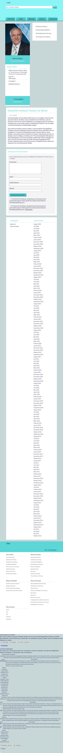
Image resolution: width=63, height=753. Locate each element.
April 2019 (37, 418)
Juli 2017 (36, 463)
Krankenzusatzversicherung (12, 583)
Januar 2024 (37, 292)
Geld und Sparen (10, 607)
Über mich (31, 19)
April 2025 (37, 259)
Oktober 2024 (37, 273)
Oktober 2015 (37, 498)
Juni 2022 (36, 334)
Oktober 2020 (37, 379)
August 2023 (37, 303)
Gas (7, 612)
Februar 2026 (37, 237)
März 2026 (37, 235)
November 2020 (38, 376)
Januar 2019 (37, 425)
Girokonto (8, 616)
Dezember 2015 (38, 494)
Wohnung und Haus (36, 554)
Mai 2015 (36, 509)
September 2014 (38, 524)
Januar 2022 (37, 345)
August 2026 (37, 224)
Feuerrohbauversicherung (37, 576)
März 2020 (37, 394)
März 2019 (37, 421)
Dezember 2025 (38, 242)
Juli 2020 (36, 385)
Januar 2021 (37, 372)
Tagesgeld (8, 619)
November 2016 (38, 478)
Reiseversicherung (10, 571)
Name (11, 176)
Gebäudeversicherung (36, 559)
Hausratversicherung (35, 557)
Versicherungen (14, 226)
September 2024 (38, 275)
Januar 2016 (37, 491)
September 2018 (38, 434)
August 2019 (37, 410)
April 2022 (37, 339)
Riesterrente (33, 593)
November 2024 (38, 270)
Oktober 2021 (37, 352)
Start (8, 543)
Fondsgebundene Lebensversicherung (40, 599)
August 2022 (37, 330)
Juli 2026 (36, 226)
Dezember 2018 (38, 427)
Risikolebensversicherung (37, 585)
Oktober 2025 (37, 246)
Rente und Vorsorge (36, 580)
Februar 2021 (37, 370)
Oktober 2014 (37, 522)
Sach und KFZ (9, 554)
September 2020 (38, 381)
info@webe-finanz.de (14, 84)
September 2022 (38, 328)
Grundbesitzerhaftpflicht (36, 562)
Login (40, 550)
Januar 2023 (37, 319)
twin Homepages (50, 550)
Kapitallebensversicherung (37, 604)
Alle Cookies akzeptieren (24, 642)
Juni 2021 (36, 361)
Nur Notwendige (4, 642)
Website (11, 188)
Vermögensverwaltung (53, 19)
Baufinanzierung (34, 569)
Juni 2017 (36, 465)
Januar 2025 (37, 266)
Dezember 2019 (38, 401)
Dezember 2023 (38, 295)
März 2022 (37, 341)
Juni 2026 (36, 228)
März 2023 (37, 315)
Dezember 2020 (38, 374)
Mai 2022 (36, 337)
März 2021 (37, 368)
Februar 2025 (37, 264)
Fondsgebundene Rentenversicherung (40, 602)
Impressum (4, 645)
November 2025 (38, 244)
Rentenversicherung (35, 597)
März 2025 (37, 261)
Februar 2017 (37, 474)
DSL (7, 614)
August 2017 (37, 460)
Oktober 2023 (37, 299)
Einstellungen (13, 642)
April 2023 (37, 312)
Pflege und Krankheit (11, 580)
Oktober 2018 (37, 432)
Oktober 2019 (37, 405)
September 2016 (38, 482)
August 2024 (37, 277)
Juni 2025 (36, 255)
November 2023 (38, 297)
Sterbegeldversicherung (43, 33)
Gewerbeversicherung (11, 573)
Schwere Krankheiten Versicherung (39, 590)
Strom (7, 609)
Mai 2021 (36, 363)
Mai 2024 (36, 284)
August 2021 (37, 357)
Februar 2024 (37, 290)
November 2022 (38, 323)
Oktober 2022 (37, 326)
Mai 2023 (36, 310)
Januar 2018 (37, 452)
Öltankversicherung (35, 573)
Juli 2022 (36, 332)
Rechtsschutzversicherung (12, 566)
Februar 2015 (37, 516)
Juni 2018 (36, 441)
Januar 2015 (37, 518)
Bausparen (33, 571)
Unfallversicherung (10, 569)
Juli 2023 (36, 306)
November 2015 (38, 496)
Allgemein (13, 224)
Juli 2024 (36, 279)
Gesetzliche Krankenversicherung (14, 590)
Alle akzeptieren (17, 745)
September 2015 (38, 500)
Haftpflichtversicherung (11, 562)
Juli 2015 (36, 505)
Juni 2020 (36, 387)
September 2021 (38, 354)
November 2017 (38, 456)
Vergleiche (11, 19)
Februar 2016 (37, 489)
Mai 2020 (36, 390)
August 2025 (37, 250)
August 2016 (37, 485)
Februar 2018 (37, 449)
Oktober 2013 (37, 536)
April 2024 (37, 286)
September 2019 (38, 407)
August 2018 (37, 436)
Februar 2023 (37, 317)
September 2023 (38, 301)
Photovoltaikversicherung (37, 564)
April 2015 (37, 511)
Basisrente (33, 595)
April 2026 (37, 233)
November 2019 (38, 403)
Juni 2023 (36, 308)
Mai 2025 (36, 257)
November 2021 (38, 350)
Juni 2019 (36, 414)
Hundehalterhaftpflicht (11, 564)
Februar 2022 (37, 343)
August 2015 (37, 502)
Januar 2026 (37, 239)
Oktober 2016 (37, 480)
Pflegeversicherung (10, 585)
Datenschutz (28, 209)
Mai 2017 (36, 467)
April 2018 (37, 445)
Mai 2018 (36, 443)
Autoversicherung (10, 557)
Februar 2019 (37, 423)
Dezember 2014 (38, 520)
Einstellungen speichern (6, 745)
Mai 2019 (36, 416)
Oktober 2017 (37, 458)
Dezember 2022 (38, 321)
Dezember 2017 (38, 454)
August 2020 (37, 383)
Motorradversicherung (11, 559)
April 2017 (37, 469)
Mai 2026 (36, 231)
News (21, 19)
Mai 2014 (36, 533)
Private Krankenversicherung (13, 588)
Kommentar (13, 162)
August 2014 (37, 527)
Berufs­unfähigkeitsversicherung (38, 583)
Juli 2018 (36, 438)
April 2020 (37, 392)
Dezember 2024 (38, 268)
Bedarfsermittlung (41, 26)
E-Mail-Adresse (14, 182)
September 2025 (38, 248)
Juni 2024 (36, 281)
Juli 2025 (36, 253)
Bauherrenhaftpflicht (35, 566)
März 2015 (37, 513)
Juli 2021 (36, 359)
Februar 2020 (37, 396)
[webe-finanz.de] (8, 2)
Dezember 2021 (38, 348)
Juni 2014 (36, 531)
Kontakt (42, 19)
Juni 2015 (36, 507)
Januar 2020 (37, 399)
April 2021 (37, 365)
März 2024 (37, 288)
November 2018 (38, 429)
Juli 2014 (36, 529)
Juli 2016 (36, 487)
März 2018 (37, 447)
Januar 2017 (37, 476)
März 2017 (37, 471)
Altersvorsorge (34, 588)
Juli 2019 (36, 412)
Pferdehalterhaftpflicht (43, 30)
